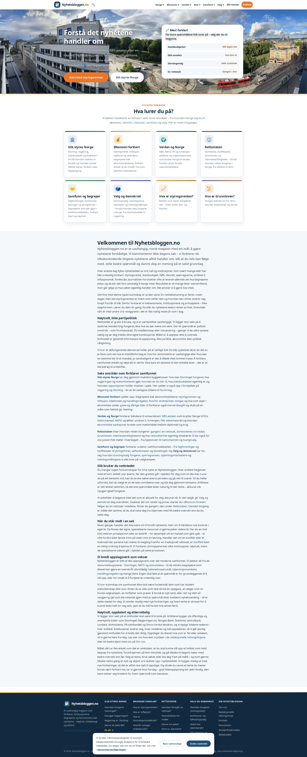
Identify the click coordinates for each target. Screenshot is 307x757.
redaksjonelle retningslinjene (187, 637)
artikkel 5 (140, 420)
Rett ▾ (197, 4)
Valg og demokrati (185, 451)
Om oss (140, 641)
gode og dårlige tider (132, 405)
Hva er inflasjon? (142, 712)
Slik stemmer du (199, 732)
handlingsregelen (137, 401)
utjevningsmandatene (174, 455)
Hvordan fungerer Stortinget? (114, 709)
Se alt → (109, 730)
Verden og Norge (108, 416)
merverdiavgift (176, 405)
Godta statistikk (198, 743)
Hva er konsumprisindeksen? (145, 718)
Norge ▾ (159, 4)
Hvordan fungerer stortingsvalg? (200, 709)
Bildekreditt (225, 734)
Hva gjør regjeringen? (116, 715)
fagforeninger (186, 447)
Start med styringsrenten (86, 77)
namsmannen (170, 440)
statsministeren (125, 381)
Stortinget (130, 565)
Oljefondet (115, 401)
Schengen (153, 420)
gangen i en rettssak (163, 431)
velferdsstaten (140, 451)
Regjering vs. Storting (116, 720)
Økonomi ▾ (173, 4)
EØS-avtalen (169, 416)
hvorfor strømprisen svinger (166, 401)
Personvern (225, 725)
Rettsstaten (104, 431)
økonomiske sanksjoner (111, 424)
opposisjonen (116, 385)
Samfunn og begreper (111, 447)
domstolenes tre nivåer (190, 431)
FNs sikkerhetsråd (172, 420)
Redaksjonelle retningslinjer (226, 714)
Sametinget (160, 451)
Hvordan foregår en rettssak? (172, 709)
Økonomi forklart (108, 397)
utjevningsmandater (184, 569)
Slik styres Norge (127, 77)
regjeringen (104, 381)
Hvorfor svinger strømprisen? (141, 727)
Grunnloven (104, 435)
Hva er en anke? (170, 724)
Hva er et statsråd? (115, 725)
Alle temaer (233, 4)
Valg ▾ (220, 4)
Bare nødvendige (172, 743)
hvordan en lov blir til (154, 381)
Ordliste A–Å (70, 730)
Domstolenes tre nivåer (171, 717)
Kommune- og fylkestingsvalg (198, 717)
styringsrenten (188, 397)
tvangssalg (189, 440)
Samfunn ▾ (209, 4)
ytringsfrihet (122, 451)
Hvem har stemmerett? (197, 726)
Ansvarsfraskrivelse (229, 730)
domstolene (156, 565)
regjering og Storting (110, 390)
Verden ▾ (186, 4)
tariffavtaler (104, 451)
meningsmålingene (109, 459)
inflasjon (102, 401)
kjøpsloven (151, 440)
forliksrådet (110, 538)
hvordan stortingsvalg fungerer (121, 455)
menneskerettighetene (127, 435)
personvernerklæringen (112, 749)
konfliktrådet (201, 542)
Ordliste (247, 4)
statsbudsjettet (182, 381)
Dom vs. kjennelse (171, 728)
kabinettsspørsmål (159, 569)
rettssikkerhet (158, 435)
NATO (118, 420)
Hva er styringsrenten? (145, 707)
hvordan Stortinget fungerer (186, 377)
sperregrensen (151, 455)
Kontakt (223, 720)
